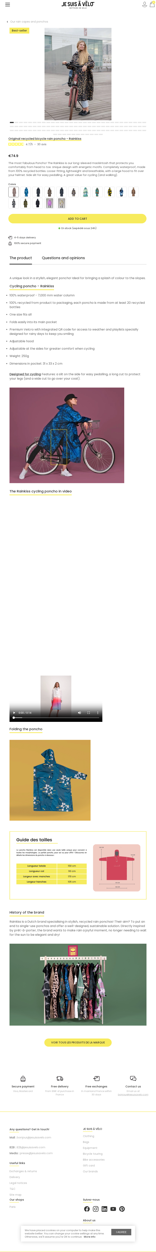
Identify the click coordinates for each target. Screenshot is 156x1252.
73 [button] (66, 130)
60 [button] (144, 126)
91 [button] (55, 134)
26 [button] (126, 122)
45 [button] (76, 126)
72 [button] (62, 130)
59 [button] (140, 126)
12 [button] (62, 122)
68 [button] (44, 130)
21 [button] (103, 122)
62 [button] (16, 130)
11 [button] (57, 122)
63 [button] (21, 130)
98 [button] (87, 134)
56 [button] (126, 126)
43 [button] (66, 126)
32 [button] (16, 126)
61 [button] (12, 130)
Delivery (15, 1177)
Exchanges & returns (23, 1171)
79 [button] (94, 130)
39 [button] (48, 126)
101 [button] (101, 134)
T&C (12, 1189)
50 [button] (98, 126)
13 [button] (66, 122)
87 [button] (130, 130)
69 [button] (48, 130)
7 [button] (39, 122)
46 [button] (80, 126)
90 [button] (144, 130)
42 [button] (62, 126)
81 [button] (103, 130)
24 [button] (117, 122)
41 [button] (57, 126)
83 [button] (112, 130)
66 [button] (35, 130)
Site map (15, 1195)
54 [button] (117, 126)
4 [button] (25, 122)
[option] (78, 75)
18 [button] (89, 122)
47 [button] (85, 126)
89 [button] (140, 130)
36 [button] (35, 126)
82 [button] (108, 130)
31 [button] (12, 126)
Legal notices (18, 1183)
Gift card (89, 1165)
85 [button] (121, 130)
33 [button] (21, 126)
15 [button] (76, 122)
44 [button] (71, 126)
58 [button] (135, 126)
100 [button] (96, 134)
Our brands (90, 1171)
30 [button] (144, 122)
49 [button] (94, 126)
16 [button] (80, 122)
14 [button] (71, 122)
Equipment (90, 1148)
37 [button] (39, 126)
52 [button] (108, 126)
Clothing (88, 1136)
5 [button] (30, 122)
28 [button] (135, 122)
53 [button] (112, 126)
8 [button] (44, 122)
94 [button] (69, 134)
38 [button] (44, 126)
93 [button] (64, 134)
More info (90, 1237)
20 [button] (98, 122)
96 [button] (78, 134)
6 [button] (35, 122)
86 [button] (126, 130)
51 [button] (103, 126)
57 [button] (130, 126)
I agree (121, 1232)
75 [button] (76, 130)
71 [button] (57, 130)
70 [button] (53, 130)
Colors (12, 184)
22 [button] (108, 122)
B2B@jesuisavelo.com (31, 1147)
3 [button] (21, 122)
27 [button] (130, 122)
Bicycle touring (93, 1154)
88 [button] (135, 130)
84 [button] (117, 130)
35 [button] (30, 126)
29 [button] (140, 122)
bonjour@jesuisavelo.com (133, 1094)
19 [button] (94, 122)
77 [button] (85, 130)
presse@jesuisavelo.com (36, 1153)
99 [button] (92, 134)
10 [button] (53, 122)
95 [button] (73, 134)
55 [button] (121, 126)
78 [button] (89, 130)
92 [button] (60, 134)
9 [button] (48, 122)
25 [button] (121, 122)
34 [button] (25, 126)
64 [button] (25, 130)
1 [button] (12, 122)
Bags (86, 1142)
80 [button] (98, 130)
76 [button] (80, 130)
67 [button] (39, 130)
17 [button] (85, 122)
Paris (13, 1207)
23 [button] (112, 122)
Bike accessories (94, 1160)
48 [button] (89, 126)
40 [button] (53, 126)
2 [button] (16, 122)
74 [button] (71, 130)
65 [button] (30, 130)
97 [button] (82, 134)
